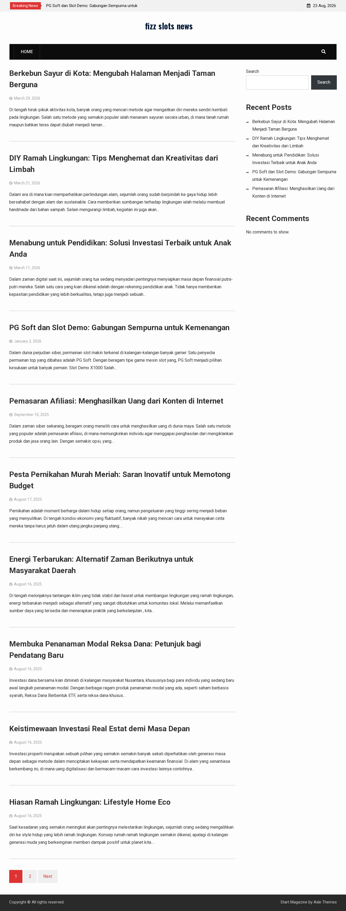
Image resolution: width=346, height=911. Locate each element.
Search (252, 71)
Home (27, 51)
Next (47, 876)
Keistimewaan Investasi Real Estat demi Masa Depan (99, 728)
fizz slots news (169, 26)
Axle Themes (325, 902)
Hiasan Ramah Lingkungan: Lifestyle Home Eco (90, 802)
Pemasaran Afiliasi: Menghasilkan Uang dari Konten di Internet (116, 401)
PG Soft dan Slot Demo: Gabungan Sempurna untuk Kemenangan (119, 327)
